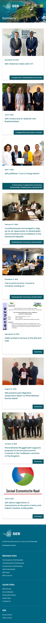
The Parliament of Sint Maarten (13, 563)
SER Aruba (6, 572)
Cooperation (16, 77)
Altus (14, 545)
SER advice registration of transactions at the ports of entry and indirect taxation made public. (23, 505)
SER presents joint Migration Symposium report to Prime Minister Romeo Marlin (22, 396)
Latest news (6, 598)
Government (15, 187)
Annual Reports (7, 592)
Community (17, 185)
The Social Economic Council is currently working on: (19, 284)
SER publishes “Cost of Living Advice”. (22, 173)
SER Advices (6, 589)
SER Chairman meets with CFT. (19, 63)
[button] (41, 5)
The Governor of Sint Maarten (12, 560)
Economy (38, 77)
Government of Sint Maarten (12, 566)
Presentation (26, 187)
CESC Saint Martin (8, 569)
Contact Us (6, 601)
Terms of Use (7, 618)
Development (28, 77)
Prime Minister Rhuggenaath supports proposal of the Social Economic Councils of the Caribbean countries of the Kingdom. (23, 452)
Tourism (38, 132)
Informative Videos (9, 595)
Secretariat (37, 187)
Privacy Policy (7, 615)
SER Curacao (7, 575)
